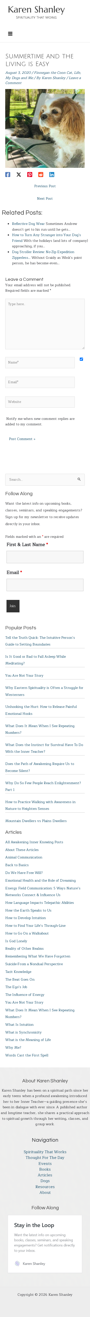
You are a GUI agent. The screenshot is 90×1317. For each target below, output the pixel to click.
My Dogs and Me (19, 78)
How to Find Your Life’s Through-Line (35, 926)
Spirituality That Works (45, 1152)
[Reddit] (40, 174)
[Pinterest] (29, 174)
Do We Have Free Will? (24, 873)
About (45, 1193)
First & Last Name (27, 544)
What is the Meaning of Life (28, 1040)
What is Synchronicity (23, 1032)
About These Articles (22, 850)
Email (14, 572)
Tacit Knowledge (18, 972)
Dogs (45, 1181)
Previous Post (45, 186)
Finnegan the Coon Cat (53, 73)
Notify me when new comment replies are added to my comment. (39, 421)
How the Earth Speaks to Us (28, 910)
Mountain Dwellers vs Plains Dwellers (36, 821)
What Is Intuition (19, 1025)
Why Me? (13, 1047)
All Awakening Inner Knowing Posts (34, 842)
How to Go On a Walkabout (27, 933)
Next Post (45, 198)
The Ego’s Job (16, 987)
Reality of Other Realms (24, 948)
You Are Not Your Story (24, 675)
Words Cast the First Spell (26, 1055)
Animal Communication (23, 857)
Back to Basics (17, 865)
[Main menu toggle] (10, 33)
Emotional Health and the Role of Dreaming (40, 880)
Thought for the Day (45, 1158)
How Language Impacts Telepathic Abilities (39, 903)
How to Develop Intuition (25, 918)
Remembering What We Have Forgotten (37, 956)
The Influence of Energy (24, 995)
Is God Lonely (16, 941)
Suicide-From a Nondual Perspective (34, 964)
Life (77, 73)
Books (45, 1169)
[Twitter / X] (18, 174)
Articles (45, 1175)
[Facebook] (7, 174)
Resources (45, 1187)
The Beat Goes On (19, 979)
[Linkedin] (51, 174)
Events (45, 1164)
